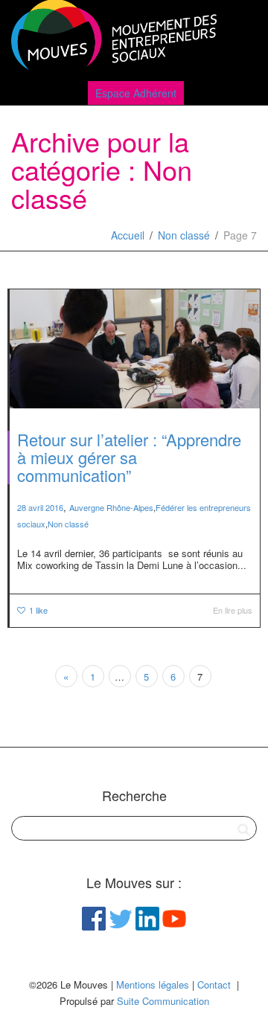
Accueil (127, 235)
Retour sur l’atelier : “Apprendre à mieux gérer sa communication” (129, 457)
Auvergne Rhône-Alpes (111, 507)
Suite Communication (163, 1001)
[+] (135, 348)
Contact (214, 984)
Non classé (184, 235)
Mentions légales (152, 984)
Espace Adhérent (135, 93)
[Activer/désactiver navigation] (240, 38)
